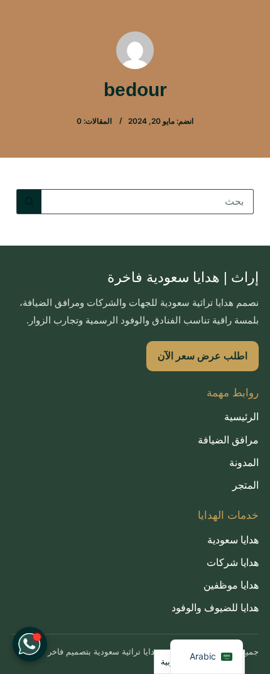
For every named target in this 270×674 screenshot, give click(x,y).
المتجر (245, 485)
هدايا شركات (233, 562)
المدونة (244, 462)
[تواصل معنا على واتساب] (30, 644)
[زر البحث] (28, 201)
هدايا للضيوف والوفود (215, 607)
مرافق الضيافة (228, 440)
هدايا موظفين (231, 585)
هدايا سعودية (233, 540)
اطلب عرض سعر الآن (202, 356)
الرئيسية (241, 416)
